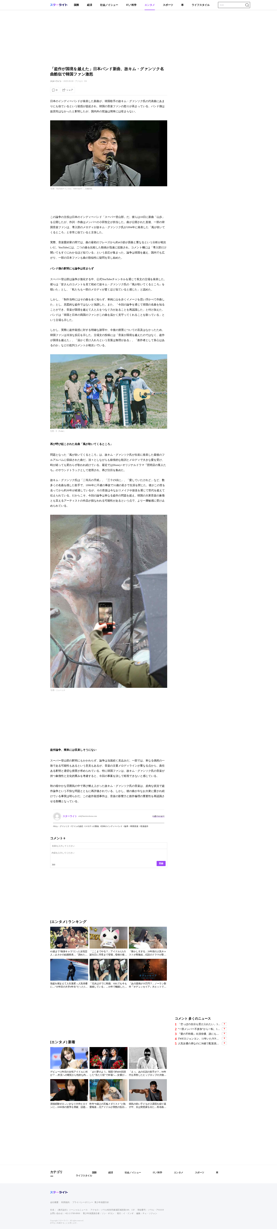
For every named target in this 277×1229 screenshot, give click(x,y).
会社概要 (54, 1202)
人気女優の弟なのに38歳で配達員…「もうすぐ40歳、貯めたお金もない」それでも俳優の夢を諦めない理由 (199, 1043)
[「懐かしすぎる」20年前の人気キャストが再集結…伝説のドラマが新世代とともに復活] (148, 942)
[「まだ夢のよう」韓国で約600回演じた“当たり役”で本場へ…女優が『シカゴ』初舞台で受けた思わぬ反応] (108, 1062)
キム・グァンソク (61, 826)
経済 (89, 5)
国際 (76, 5)
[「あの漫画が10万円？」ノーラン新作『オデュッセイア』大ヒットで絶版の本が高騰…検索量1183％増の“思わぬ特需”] (148, 974)
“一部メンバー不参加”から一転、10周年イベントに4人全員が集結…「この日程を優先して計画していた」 (199, 1029)
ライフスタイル (201, 5)
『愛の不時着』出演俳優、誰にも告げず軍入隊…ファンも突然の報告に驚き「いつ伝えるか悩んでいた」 (199, 1033)
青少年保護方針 (101, 1202)
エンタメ (150, 5)
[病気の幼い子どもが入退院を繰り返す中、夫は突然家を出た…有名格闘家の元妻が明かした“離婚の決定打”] (148, 1094)
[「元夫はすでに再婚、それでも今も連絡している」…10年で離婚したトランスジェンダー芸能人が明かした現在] (108, 974)
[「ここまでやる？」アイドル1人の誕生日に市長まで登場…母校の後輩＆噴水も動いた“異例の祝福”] (108, 942)
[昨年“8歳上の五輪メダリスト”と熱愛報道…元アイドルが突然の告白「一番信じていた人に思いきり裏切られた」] (108, 1094)
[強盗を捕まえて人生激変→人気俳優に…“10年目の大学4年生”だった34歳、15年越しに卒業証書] (69, 974)
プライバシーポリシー (82, 1202)
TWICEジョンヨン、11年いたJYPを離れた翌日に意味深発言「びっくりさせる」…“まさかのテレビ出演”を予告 (199, 1038)
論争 (126, 826)
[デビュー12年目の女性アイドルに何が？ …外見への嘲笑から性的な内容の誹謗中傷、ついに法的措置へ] (69, 1062)
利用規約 (65, 1202)
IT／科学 (131, 5)
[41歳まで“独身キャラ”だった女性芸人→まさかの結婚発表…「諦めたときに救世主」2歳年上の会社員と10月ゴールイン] (69, 942)
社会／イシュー (109, 5)
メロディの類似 (92, 826)
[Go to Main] (58, 5)
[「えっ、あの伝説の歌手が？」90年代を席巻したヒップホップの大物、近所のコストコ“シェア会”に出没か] (148, 1062)
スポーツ (168, 5)
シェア (69, 90)
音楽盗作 (144, 826)
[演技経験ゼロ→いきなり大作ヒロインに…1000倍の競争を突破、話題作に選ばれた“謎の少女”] (69, 1094)
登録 (161, 863)
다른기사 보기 (158, 816)
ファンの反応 (77, 826)
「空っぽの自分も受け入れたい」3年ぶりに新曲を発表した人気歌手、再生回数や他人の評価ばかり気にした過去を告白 (199, 1024)
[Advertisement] (138, 37)
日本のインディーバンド (111, 826)
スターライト (56, 81)
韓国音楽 (134, 826)
